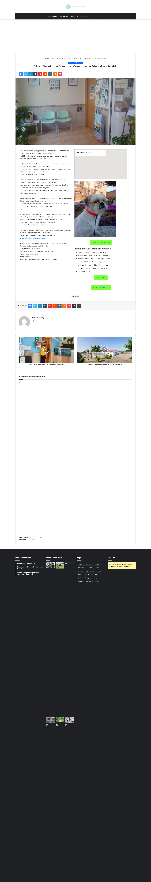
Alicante (88, 564)
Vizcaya (88, 581)
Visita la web (100, 278)
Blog (72, 16)
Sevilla (80, 578)
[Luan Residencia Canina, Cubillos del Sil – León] (69, 639)
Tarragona (88, 578)
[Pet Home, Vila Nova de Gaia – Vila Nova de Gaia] (69, 801)
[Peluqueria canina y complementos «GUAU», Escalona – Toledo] (69, 720)
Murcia (80, 574)
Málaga (87, 574)
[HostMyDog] (75, 6)
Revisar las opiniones (101, 288)
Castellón (89, 567)
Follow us (111, 558)
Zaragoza (96, 581)
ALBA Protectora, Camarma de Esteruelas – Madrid (30, 538)
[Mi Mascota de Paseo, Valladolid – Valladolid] (50, 565)
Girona (97, 567)
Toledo (96, 578)
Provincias (64, 16)
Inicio (48, 58)
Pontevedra (95, 574)
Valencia (80, 581)
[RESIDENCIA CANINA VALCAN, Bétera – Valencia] (60, 719)
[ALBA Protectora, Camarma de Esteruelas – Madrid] (32, 458)
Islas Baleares (90, 571)
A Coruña (81, 564)
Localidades (52, 16)
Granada (80, 571)
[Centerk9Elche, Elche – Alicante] (60, 565)
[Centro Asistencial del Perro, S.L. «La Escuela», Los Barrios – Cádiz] (50, 720)
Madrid (76, 296)
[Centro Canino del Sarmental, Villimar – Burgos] (60, 801)
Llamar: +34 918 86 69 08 (101, 243)
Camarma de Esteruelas (58, 58)
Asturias (96, 564)
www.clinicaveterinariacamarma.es (32, 238)
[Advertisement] (75, 37)
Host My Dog (38, 317)
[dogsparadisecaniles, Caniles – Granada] (50, 726)
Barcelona (81, 567)
